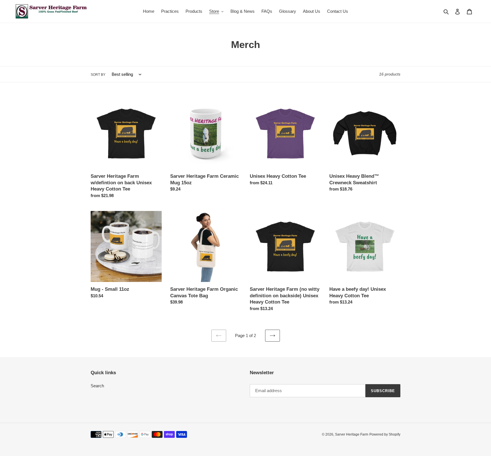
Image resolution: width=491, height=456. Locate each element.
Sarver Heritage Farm (351, 434)
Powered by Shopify (384, 434)
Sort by (98, 75)
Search (97, 385)
